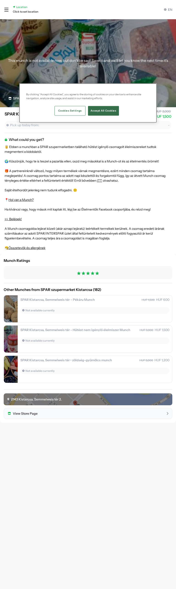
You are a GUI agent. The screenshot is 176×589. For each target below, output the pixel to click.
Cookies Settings (70, 110)
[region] (88, 103)
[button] (6, 9)
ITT (99, 180)
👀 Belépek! (13, 219)
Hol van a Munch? (21, 200)
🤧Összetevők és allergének (25, 248)
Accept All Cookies (103, 110)
